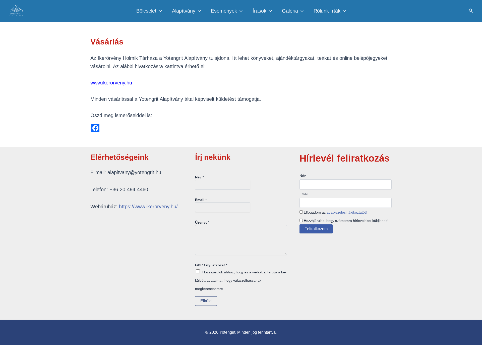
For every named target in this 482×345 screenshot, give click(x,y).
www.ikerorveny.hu (111, 82)
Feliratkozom (316, 229)
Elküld (206, 301)
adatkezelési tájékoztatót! (347, 212)
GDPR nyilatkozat (211, 265)
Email (201, 200)
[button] (471, 11)
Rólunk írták (327, 11)
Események (224, 11)
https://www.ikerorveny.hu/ (148, 206)
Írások (259, 11)
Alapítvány (183, 11)
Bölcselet (146, 11)
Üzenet (202, 222)
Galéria (290, 11)
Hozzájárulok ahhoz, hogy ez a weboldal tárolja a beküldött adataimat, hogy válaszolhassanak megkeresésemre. (240, 280)
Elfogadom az (335, 212)
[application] (159, 11)
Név (199, 177)
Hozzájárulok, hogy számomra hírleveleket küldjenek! (345, 221)
